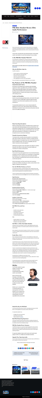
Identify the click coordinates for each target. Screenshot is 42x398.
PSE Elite (14, 265)
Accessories (14, 25)
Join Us (32, 16)
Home (5, 16)
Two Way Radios (19, 16)
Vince (26, 360)
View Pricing (33, 284)
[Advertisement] (8, 31)
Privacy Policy (21, 18)
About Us (36, 16)
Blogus (23, 396)
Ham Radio (12, 16)
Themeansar (27, 396)
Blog (8, 16)
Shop (29, 16)
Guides (25, 16)
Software (33, 368)
